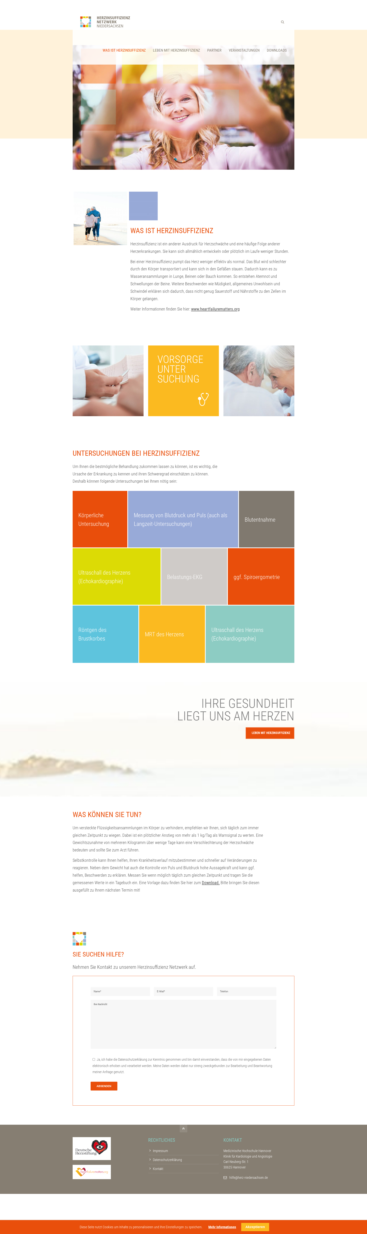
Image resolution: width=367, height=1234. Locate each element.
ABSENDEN (104, 1086)
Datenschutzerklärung (132, 1059)
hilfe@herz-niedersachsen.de (248, 1178)
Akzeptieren (255, 1227)
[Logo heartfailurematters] (92, 1178)
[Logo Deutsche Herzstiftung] (92, 1159)
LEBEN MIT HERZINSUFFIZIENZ (271, 733)
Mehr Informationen (222, 1227)
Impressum (160, 1151)
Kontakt (158, 1169)
